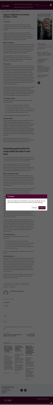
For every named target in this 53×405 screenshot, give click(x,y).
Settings (34, 207)
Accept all (42, 207)
